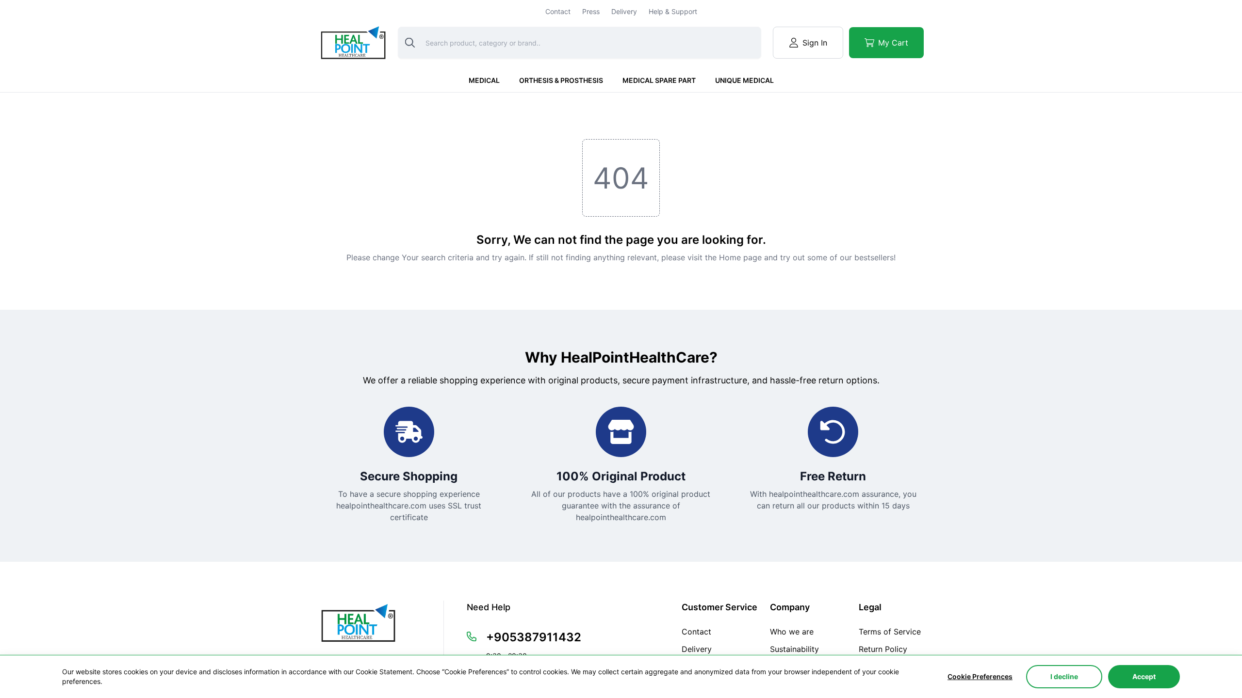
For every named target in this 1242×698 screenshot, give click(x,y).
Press (591, 11)
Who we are (792, 631)
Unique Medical (744, 80)
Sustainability (794, 649)
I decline (1064, 676)
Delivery (624, 11)
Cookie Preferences (980, 676)
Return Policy (883, 649)
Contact (558, 11)
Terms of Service (890, 631)
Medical (484, 80)
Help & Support (673, 11)
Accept (1144, 676)
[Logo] (352, 42)
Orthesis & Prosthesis (561, 80)
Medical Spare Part (659, 80)
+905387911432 (533, 637)
